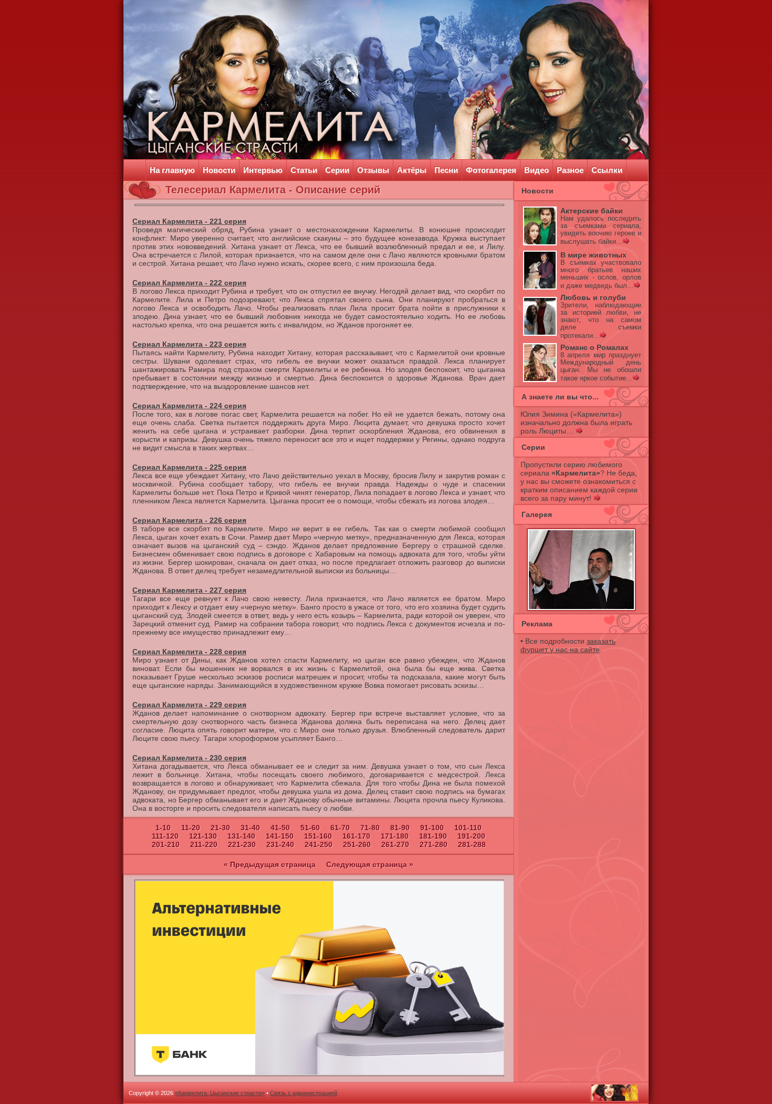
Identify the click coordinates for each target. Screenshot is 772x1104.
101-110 (468, 827)
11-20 (190, 827)
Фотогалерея (491, 170)
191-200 (471, 836)
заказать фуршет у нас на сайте (567, 645)
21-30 (220, 827)
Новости (219, 170)
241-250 (318, 844)
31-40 (250, 827)
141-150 (280, 836)
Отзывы (373, 170)
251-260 (357, 844)
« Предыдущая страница (270, 864)
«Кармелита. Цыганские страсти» (220, 1093)
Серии (337, 170)
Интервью (263, 170)
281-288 (472, 844)
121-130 (203, 836)
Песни (446, 170)
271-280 (433, 844)
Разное (570, 170)
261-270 (395, 844)
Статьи (303, 170)
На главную (172, 170)
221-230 (242, 844)
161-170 (356, 836)
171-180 (395, 836)
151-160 (318, 836)
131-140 (241, 836)
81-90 (400, 827)
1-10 (163, 827)
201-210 (166, 844)
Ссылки (606, 170)
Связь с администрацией (303, 1093)
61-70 (340, 827)
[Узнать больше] (625, 241)
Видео (536, 170)
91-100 (432, 827)
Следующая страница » (369, 864)
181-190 (433, 836)
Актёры (411, 170)
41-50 (280, 827)
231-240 (280, 844)
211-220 (203, 844)
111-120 (165, 836)
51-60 (310, 827)
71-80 (370, 827)
